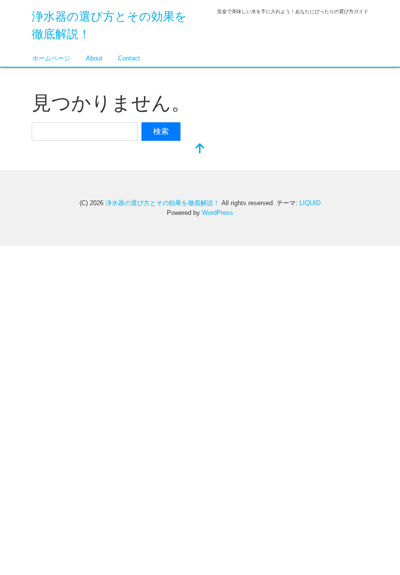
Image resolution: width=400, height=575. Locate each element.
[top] (200, 149)
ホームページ (51, 58)
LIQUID (310, 203)
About (94, 58)
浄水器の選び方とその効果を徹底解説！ (162, 203)
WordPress (217, 212)
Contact (129, 58)
